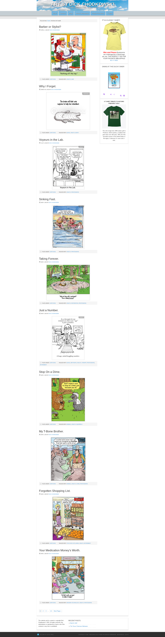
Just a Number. (48, 310)
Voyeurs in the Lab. (51, 139)
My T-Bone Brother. (51, 431)
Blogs (70, 13)
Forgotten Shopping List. (54, 490)
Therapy (84, 362)
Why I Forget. (47, 86)
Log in (126, 634)
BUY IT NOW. (114, 60)
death (77, 132)
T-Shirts (109, 13)
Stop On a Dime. (49, 371)
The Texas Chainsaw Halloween (79, 626)
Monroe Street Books (82, 13)
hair (72, 79)
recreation (74, 303)
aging (68, 132)
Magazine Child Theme (95, 634)
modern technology (73, 602)
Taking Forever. (49, 258)
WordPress (120, 634)
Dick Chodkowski (55, 30)
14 (51, 611)
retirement (43, 364)
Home (54, 13)
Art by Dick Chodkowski (82, 4)
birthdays (73, 362)
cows (78, 483)
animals (69, 424)
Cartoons (62, 13)
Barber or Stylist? (50, 26)
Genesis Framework (110, 634)
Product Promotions (97, 13)
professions (75, 192)
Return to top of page (47, 634)
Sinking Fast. (47, 199)
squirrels (79, 424)
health (69, 79)
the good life (71, 543)
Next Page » (57, 611)
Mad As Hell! (73, 623)
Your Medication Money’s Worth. (59, 550)
